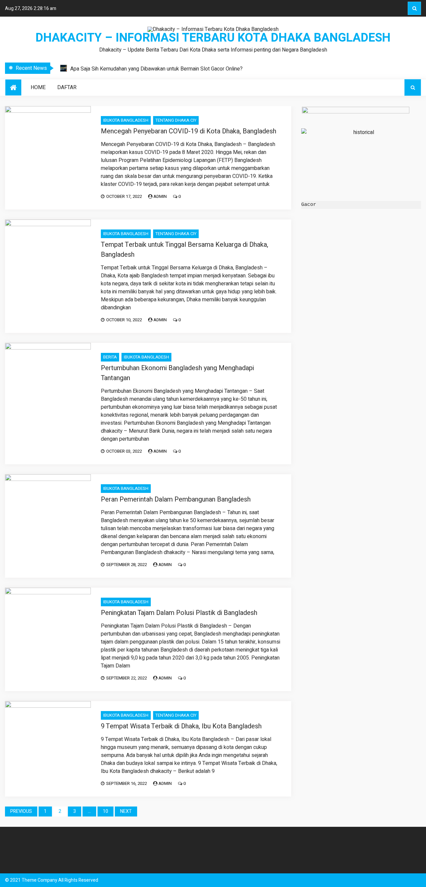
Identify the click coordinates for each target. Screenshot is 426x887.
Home (38, 87)
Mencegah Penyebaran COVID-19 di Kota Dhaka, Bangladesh (188, 131)
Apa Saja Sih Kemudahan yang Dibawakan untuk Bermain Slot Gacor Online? (156, 69)
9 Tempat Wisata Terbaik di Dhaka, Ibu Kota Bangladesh (181, 726)
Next (126, 811)
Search (414, 8)
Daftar (67, 87)
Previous (21, 811)
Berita (110, 357)
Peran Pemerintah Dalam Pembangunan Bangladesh (176, 499)
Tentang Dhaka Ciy (175, 120)
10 (105, 811)
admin (160, 196)
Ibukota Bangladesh (125, 120)
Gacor (308, 205)
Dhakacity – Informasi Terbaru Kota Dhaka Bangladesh (213, 38)
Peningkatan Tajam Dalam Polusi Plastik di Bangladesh (179, 613)
